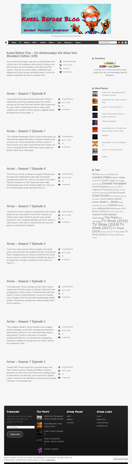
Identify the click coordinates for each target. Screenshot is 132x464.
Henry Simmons (115, 196)
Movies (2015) (120, 208)
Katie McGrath (103, 205)
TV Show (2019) (106, 232)
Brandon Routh (103, 174)
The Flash (111, 217)
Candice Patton (101, 177)
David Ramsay (113, 187)
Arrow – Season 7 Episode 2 (26, 321)
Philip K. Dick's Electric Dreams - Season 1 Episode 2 (54, 441)
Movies (27, 42)
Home (14, 42)
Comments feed (102, 423)
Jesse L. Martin (108, 201)
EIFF (35, 42)
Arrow (95, 174)
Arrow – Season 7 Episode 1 (26, 361)
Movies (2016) (98, 211)
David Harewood (100, 186)
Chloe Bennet (97, 181)
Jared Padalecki (107, 199)
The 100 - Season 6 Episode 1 (112, 150)
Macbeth (105, 135)
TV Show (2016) (105, 224)
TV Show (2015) (114, 221)
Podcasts (68, 42)
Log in (99, 416)
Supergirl (112, 214)
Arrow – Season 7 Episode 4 (26, 243)
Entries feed (101, 419)
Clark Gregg (119, 181)
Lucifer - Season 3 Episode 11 (112, 107)
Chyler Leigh (108, 180)
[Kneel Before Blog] (66, 19)
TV (20, 42)
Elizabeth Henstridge (99, 193)
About (78, 42)
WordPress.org (102, 426)
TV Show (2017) (108, 226)
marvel (112, 205)
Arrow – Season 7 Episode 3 (26, 281)
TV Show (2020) (118, 232)
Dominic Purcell (118, 190)
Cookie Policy (50, 460)
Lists (59, 42)
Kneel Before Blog (69, 61)
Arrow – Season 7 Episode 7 (26, 131)
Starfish (104, 157)
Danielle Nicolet (97, 184)
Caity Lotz (113, 174)
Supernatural (98, 218)
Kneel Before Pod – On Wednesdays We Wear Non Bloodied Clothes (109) (42, 54)
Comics (43, 42)
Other (51, 42)
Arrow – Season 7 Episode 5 (26, 206)
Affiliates (70, 419)
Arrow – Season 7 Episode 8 (26, 93)
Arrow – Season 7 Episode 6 (26, 168)
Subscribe (15, 434)
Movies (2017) (111, 212)
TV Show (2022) (113, 235)
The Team (70, 423)
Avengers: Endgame (109, 121)
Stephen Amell (99, 214)
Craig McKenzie (67, 99)
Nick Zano (119, 212)
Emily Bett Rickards (116, 192)
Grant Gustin (100, 195)
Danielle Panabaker (114, 183)
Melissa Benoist (106, 208)
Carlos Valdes (118, 177)
